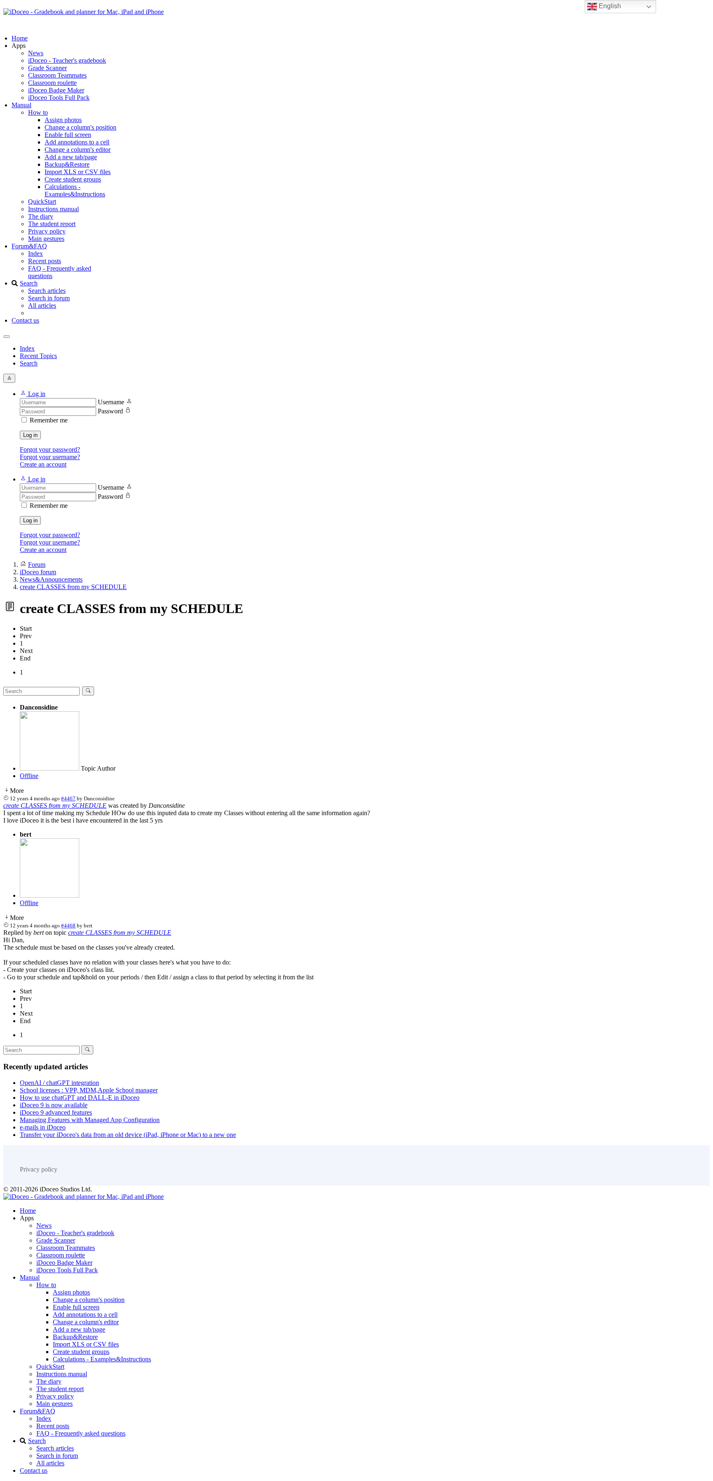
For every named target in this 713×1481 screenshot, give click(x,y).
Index (35, 253)
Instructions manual (53, 208)
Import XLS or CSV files (78, 171)
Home (20, 38)
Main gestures (46, 238)
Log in (30, 435)
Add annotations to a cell (77, 142)
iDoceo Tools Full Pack (59, 97)
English (609, 5)
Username (111, 402)
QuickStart (42, 201)
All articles (42, 305)
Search (29, 283)
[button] (32, 393)
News (35, 53)
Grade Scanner (47, 67)
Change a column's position (80, 127)
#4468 (68, 925)
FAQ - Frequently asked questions (80, 1433)
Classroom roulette (52, 82)
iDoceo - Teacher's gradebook (67, 60)
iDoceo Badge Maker (56, 90)
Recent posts (44, 260)
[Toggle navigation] (6, 336)
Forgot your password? (50, 449)
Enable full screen (68, 134)
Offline (29, 775)
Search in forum (49, 298)
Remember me (49, 420)
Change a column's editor (78, 149)
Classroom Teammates (57, 75)
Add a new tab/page (71, 156)
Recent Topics (38, 355)
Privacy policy (47, 231)
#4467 (68, 798)
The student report (52, 223)
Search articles (47, 290)
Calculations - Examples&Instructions (75, 190)
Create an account (43, 464)
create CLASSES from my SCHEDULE (54, 805)
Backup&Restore (67, 164)
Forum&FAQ (29, 246)
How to (38, 112)
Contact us (25, 320)
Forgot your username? (50, 456)
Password (110, 411)
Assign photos (63, 119)
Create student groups (73, 179)
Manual (21, 104)
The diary (40, 216)
